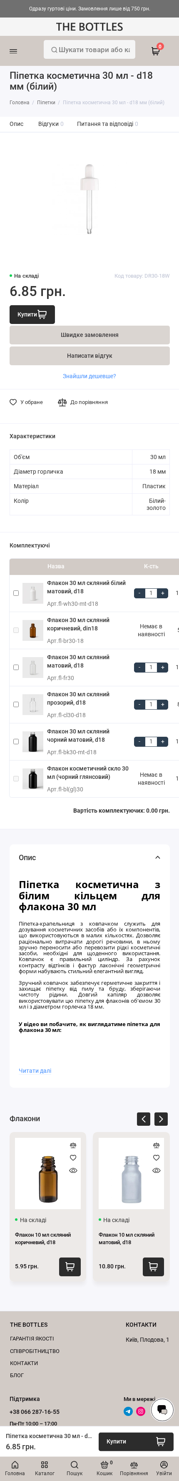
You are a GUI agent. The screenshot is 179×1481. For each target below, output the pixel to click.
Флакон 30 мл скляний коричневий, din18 (78, 624)
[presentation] (143, 1120)
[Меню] (24, 51)
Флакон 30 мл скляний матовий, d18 (78, 661)
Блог (17, 1375)
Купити (69, 1267)
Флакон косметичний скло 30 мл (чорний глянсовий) (88, 772)
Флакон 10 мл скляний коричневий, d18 (43, 1238)
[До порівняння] (73, 1145)
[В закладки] (73, 1158)
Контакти (24, 1363)
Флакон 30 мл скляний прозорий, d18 (78, 698)
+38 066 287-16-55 (35, 1411)
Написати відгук (89, 355)
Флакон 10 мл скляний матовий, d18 (126, 1238)
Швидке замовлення (90, 335)
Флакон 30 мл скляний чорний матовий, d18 (78, 735)
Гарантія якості (32, 1338)
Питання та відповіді (108, 124)
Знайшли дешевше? (89, 376)
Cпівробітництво (35, 1351)
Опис (16, 124)
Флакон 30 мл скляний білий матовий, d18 (86, 587)
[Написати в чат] (162, 1409)
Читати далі (35, 1070)
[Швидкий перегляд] (73, 1170)
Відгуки (51, 124)
